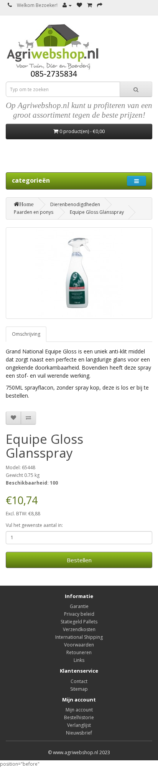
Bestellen (79, 560)
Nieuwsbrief (79, 733)
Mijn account (79, 709)
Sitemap (79, 689)
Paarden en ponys (33, 212)
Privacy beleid (79, 614)
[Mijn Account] (67, 5)
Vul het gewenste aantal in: (34, 525)
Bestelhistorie (79, 717)
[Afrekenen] (99, 5)
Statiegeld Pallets (79, 621)
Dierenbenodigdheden (75, 204)
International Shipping (79, 637)
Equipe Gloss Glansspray (97, 212)
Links (79, 660)
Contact (79, 681)
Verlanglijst (79, 725)
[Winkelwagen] (89, 5)
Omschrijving (26, 334)
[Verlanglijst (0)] (79, 5)
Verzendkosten (79, 629)
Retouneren (79, 652)
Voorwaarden (79, 644)
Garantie (79, 606)
